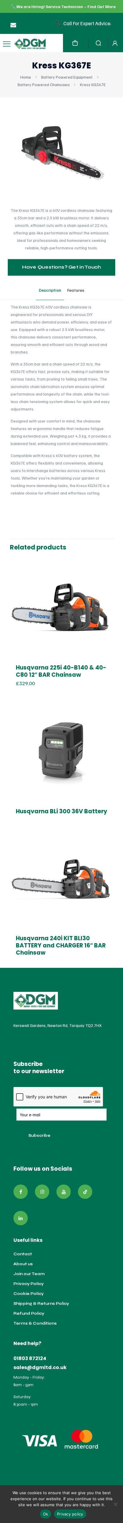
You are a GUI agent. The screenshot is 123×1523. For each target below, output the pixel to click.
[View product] (106, 571)
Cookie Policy (28, 1293)
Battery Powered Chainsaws (44, 84)
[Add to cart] (106, 563)
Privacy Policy (28, 1283)
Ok (45, 1514)
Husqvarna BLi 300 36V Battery (61, 811)
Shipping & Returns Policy (41, 1303)
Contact (22, 1254)
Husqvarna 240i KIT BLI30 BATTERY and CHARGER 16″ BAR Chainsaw (61, 945)
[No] (116, 1504)
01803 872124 (29, 1358)
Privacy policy (70, 1514)
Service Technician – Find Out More (81, 6)
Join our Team (29, 1274)
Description (50, 290)
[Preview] (106, 580)
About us (23, 1264)
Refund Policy (28, 1313)
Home (25, 77)
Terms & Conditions (35, 1323)
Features (75, 290)
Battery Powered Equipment (67, 77)
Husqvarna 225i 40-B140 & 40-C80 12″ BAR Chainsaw (61, 671)
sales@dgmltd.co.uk (40, 1367)
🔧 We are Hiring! (28, 6)
